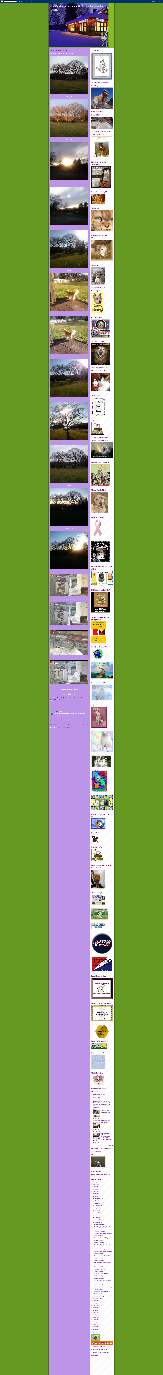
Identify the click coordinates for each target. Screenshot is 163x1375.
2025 (94, 1184)
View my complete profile (98, 1346)
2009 (94, 1324)
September (98, 1205)
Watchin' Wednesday (99, 1269)
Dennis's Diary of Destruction (101, 1101)
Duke (57, 711)
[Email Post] (69, 700)
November (98, 1201)
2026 (94, 1182)
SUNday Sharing (98, 1240)
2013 (94, 1315)
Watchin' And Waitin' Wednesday (103, 1287)
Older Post (85, 724)
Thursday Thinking (99, 1231)
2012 (94, 1317)
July (96, 1210)
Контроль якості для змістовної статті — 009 (101, 1096)
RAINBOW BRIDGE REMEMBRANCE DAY (106, 1112)
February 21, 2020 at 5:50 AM (63, 718)
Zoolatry (95, 1109)
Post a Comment (54, 721)
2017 (94, 1305)
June (96, 1212)
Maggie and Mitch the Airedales (101, 1120)
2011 (94, 1319)
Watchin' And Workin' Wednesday (103, 1233)
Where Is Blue (97, 1151)
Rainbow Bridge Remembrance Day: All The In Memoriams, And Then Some (102, 1104)
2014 (94, 1312)
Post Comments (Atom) (64, 727)
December (97, 1198)
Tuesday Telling (98, 1235)
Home (69, 724)
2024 (94, 1186)
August (97, 1208)
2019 (94, 1300)
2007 (94, 1329)
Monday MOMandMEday (101, 1238)
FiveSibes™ (96, 1132)
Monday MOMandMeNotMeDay (102, 1256)
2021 (94, 1194)
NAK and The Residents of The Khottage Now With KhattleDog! (101, 1343)
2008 (94, 1327)
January (97, 1298)
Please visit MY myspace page (101, 1352)
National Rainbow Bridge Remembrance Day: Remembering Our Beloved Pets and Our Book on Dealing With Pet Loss (102, 1137)
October (97, 1203)
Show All (111, 1145)
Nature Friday (104, 1122)
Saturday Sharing (99, 1224)
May (96, 1215)
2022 (94, 1191)
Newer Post (53, 724)
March (97, 1220)
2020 (94, 1196)
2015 (94, 1310)
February (97, 1222)
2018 (94, 1303)
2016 (94, 1308)
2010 (94, 1322)
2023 (94, 1189)
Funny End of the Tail (99, 1094)
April (96, 1217)
